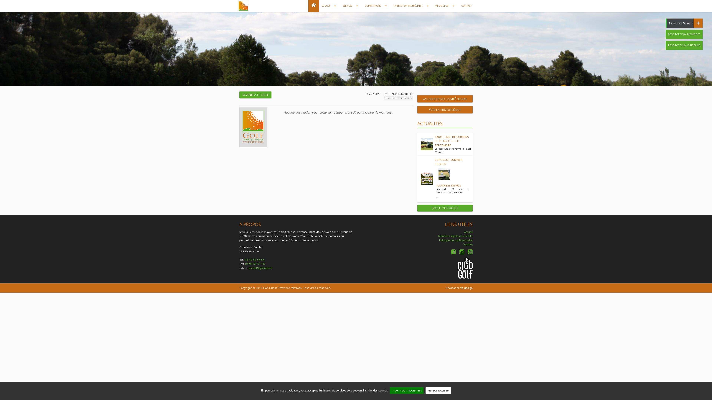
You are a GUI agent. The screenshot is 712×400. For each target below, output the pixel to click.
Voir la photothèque (445, 109)
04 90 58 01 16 (255, 264)
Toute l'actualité (445, 208)
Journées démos (449, 185)
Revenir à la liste (255, 94)
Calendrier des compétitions (445, 99)
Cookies (468, 244)
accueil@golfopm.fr (260, 268)
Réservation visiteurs (684, 45)
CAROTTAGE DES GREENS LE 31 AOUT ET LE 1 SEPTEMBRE (452, 141)
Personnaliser (438, 390)
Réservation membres (684, 34)
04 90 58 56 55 (254, 259)
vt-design (466, 288)
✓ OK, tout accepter (407, 390)
